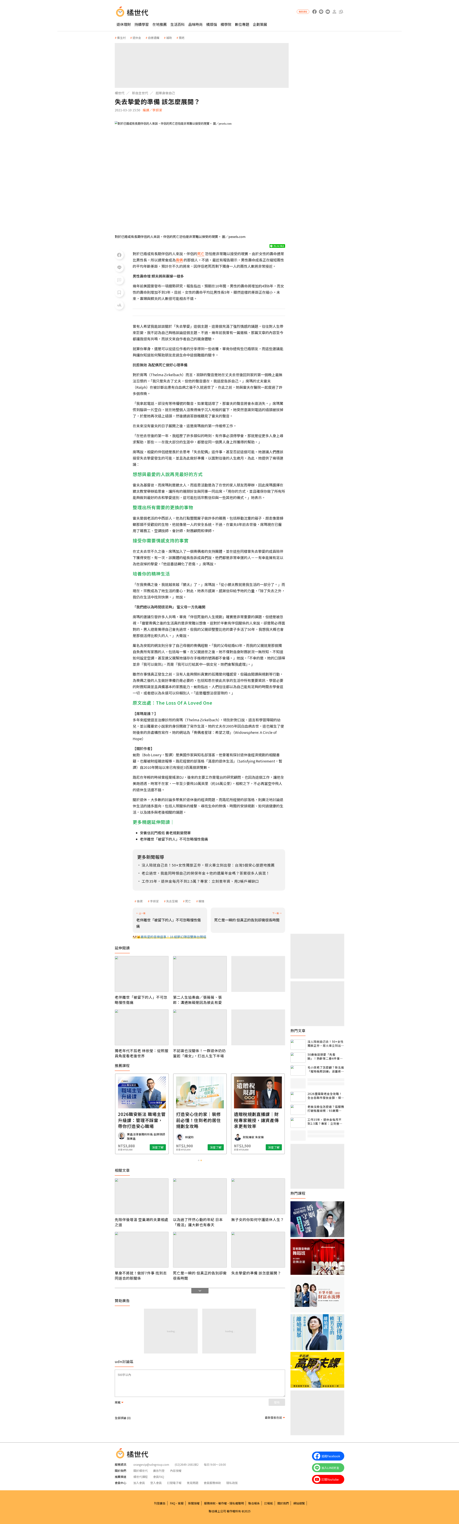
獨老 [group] (181, 38)
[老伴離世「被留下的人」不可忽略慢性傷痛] (142, 974)
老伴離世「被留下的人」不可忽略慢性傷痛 (174, 839)
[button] (341, 11)
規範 (117, 1402)
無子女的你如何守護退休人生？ (257, 1219)
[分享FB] (119, 254)
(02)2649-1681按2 (186, 1464)
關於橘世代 (140, 1470)
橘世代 (119, 93)
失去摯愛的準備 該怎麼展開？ (256, 1272)
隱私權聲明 (237, 1503)
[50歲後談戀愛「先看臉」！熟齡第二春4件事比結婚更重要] (298, 1057)
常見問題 (192, 1483)
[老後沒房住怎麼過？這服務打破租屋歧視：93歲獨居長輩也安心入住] (298, 1110)
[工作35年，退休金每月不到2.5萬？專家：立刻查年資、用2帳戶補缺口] (298, 1123)
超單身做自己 (165, 93)
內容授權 (175, 1470)
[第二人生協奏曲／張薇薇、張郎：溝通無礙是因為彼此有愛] (200, 974)
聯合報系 (254, 1503)
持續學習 (141, 24)
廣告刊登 (159, 1470)
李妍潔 (154, 901)
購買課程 (303, 11)
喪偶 (140, 901)
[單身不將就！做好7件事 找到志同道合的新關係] (142, 1250)
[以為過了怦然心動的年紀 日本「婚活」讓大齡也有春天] (200, 1196)
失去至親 (172, 901)
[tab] (198, 1160)
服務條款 (210, 1503)
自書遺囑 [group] (153, 38)
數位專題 (242, 24)
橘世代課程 (140, 1477)
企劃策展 (260, 24)
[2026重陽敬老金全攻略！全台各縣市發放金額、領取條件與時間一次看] (298, 1097)
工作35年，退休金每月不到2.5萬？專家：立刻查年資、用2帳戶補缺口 (324, 1122)
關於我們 (283, 1503)
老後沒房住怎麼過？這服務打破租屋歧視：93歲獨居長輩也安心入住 (325, 1109)
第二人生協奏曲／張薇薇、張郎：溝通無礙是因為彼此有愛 (197, 1000)
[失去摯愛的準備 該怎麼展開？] (258, 1250)
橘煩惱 (211, 24)
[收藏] (119, 292)
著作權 (222, 1503)
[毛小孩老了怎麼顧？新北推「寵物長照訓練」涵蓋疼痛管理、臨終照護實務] (298, 1070)
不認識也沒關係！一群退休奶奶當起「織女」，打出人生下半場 (199, 1053)
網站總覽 (299, 1503)
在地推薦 (159, 24)
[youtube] (327, 11)
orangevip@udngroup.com (151, 1464)
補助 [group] (169, 38)
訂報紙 (268, 1503)
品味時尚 (195, 24)
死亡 (188, 901)
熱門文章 (298, 1030)
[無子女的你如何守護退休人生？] (258, 1196)
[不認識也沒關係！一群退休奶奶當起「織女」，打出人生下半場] (200, 1027)
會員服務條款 (212, 1483)
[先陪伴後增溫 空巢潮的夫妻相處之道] (142, 1196)
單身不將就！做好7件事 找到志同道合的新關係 (141, 1275)
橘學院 (226, 24)
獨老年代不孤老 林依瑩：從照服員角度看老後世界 (141, 1053)
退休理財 (124, 24)
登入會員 (156, 1483)
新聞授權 (194, 1503)
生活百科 (177, 24)
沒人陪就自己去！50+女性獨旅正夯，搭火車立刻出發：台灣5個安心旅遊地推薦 (325, 1044)
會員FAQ (158, 1477)
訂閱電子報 (174, 1483)
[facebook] (314, 11)
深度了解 (158, 1147)
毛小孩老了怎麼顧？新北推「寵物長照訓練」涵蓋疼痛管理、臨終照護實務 (325, 1069)
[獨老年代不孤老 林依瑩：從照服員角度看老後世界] (142, 1027)
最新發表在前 (273, 1417)
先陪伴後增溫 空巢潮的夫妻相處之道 (141, 1222)
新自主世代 (140, 93)
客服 (181, 1503)
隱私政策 (232, 1483)
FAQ (172, 1503)
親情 (201, 901)
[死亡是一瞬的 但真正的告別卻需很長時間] (200, 1250)
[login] (334, 11)
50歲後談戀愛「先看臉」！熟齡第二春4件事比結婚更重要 (325, 1056)
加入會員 (139, 1483)
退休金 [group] (137, 38)
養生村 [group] (121, 38)
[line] (321, 11)
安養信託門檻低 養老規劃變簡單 (165, 832)
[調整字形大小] (119, 305)
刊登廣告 (159, 1503)
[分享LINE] (119, 267)
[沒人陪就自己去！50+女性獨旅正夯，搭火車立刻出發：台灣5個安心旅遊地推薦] (298, 1045)
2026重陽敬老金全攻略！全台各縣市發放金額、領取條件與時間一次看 (325, 1096)
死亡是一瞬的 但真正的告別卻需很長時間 (200, 1275)
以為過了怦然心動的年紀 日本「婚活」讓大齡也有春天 (198, 1222)
